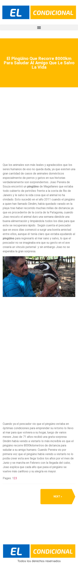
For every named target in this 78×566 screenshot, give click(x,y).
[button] (39, 27)
